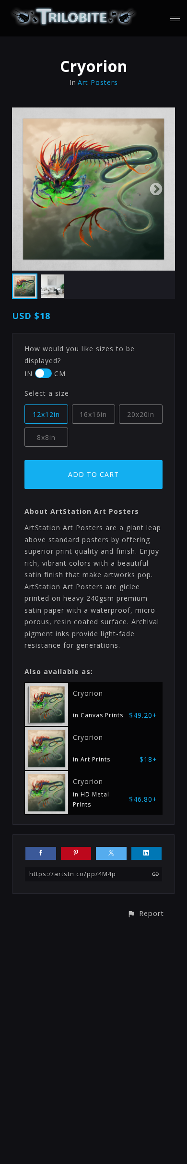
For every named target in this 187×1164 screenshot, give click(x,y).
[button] (145, 913)
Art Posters (98, 82)
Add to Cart (93, 474)
